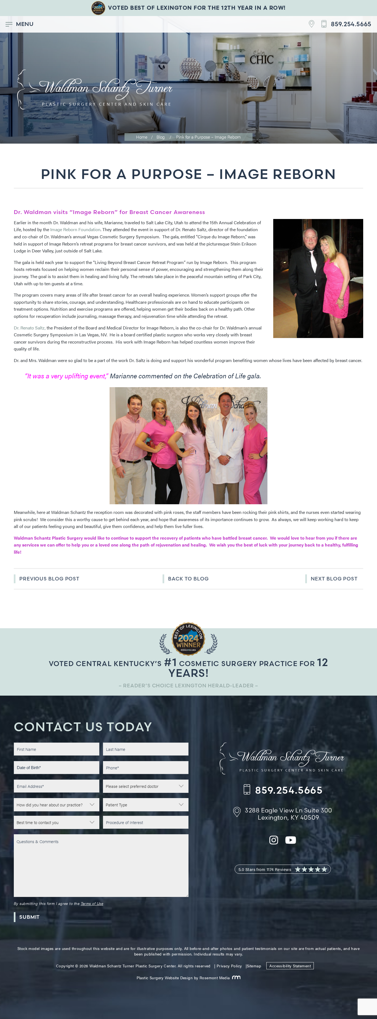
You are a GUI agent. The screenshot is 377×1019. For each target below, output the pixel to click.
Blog (160, 137)
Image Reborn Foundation (75, 229)
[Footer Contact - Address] (308, 24)
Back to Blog (188, 579)
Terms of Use (92, 903)
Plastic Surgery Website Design (165, 977)
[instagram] (273, 843)
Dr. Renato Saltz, (30, 327)
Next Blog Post (334, 579)
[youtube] (290, 843)
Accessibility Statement (290, 965)
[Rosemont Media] (235, 977)
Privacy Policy (229, 965)
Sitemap (254, 965)
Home (141, 137)
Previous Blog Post (49, 579)
